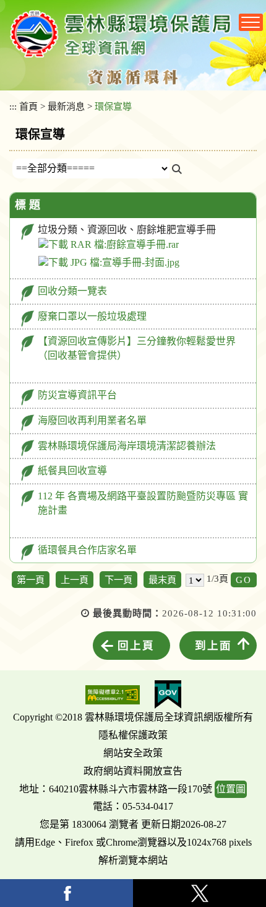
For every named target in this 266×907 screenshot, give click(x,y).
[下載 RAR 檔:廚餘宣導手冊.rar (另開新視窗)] (108, 244)
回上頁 (136, 645)
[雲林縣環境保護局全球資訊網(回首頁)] (120, 34)
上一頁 (74, 579)
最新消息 (66, 106)
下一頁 (118, 579)
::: (13, 106)
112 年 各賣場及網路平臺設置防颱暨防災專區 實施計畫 (143, 503)
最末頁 (162, 579)
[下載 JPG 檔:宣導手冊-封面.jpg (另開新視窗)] (109, 262)
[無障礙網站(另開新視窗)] (112, 694)
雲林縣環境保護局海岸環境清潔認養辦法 (127, 445)
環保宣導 (113, 106)
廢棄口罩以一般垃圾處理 (92, 316)
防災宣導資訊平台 (77, 395)
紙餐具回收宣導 (72, 470)
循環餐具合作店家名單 (87, 550)
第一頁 (31, 579)
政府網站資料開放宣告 (133, 771)
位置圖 (231, 789)
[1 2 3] (195, 579)
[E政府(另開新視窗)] (167, 694)
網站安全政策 (133, 753)
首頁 (28, 106)
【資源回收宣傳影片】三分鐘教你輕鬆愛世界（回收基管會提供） (137, 348)
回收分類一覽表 (72, 291)
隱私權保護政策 (133, 735)
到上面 (213, 645)
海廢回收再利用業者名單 (92, 420)
